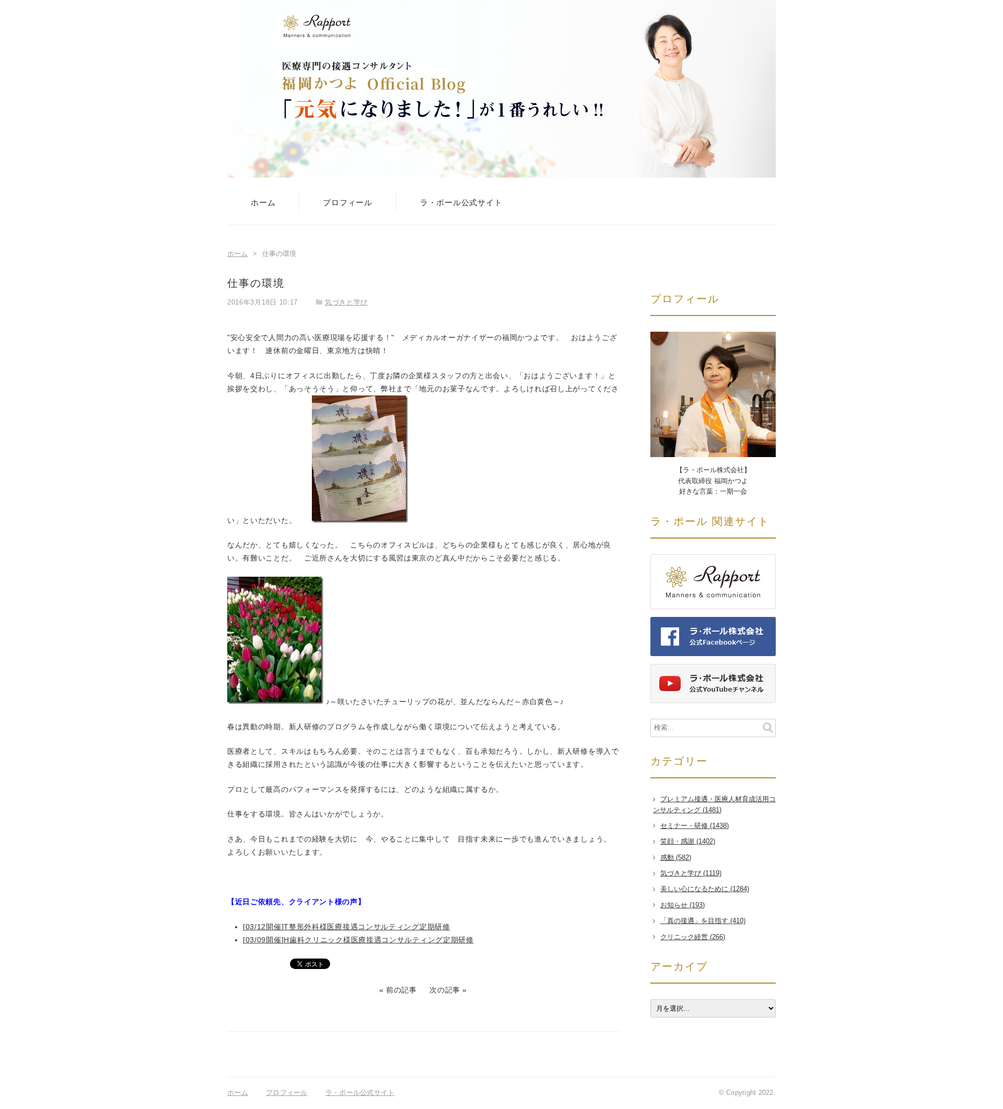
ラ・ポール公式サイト (461, 202)
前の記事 (401, 990)
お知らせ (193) (682, 905)
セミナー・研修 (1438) (694, 826)
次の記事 (444, 990)
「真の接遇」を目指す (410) (702, 921)
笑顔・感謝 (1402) (687, 841)
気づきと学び (346, 302)
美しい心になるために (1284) (704, 889)
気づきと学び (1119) (690, 873)
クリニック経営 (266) (692, 937)
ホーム (263, 202)
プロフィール (347, 202)
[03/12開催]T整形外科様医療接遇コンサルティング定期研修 (346, 927)
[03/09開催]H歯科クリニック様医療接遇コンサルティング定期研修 (358, 940)
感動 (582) (675, 857)
